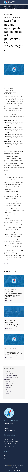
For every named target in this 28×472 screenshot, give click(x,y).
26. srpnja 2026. (9, 291)
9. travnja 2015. (8, 14)
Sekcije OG (8, 385)
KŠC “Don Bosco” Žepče (10, 443)
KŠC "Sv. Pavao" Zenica (10, 289)
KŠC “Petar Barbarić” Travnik (11, 441)
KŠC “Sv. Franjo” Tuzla (9, 439)
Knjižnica (6, 379)
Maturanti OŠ (8, 389)
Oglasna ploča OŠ (8, 387)
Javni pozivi (8, 373)
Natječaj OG (7, 5)
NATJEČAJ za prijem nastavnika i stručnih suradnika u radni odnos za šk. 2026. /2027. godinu (13, 296)
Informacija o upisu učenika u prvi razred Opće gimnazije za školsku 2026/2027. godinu (13, 353)
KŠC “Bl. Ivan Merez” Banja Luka (11, 445)
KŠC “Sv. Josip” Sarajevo (10, 438)
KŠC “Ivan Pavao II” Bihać (10, 446)
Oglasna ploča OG (15, 17)
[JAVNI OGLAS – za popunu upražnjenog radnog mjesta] (14, 311)
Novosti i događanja (10, 375)
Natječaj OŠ (8, 391)
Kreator (9, 465)
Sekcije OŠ (8, 393)
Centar (5, 371)
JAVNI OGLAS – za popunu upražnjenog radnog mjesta (13, 325)
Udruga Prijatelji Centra (11, 377)
